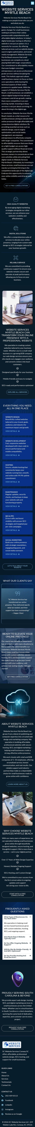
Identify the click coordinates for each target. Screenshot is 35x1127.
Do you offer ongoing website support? (16, 944)
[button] (32, 3)
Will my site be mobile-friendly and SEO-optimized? (16, 950)
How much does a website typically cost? (14, 937)
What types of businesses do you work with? (16, 918)
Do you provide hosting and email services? (15, 956)
